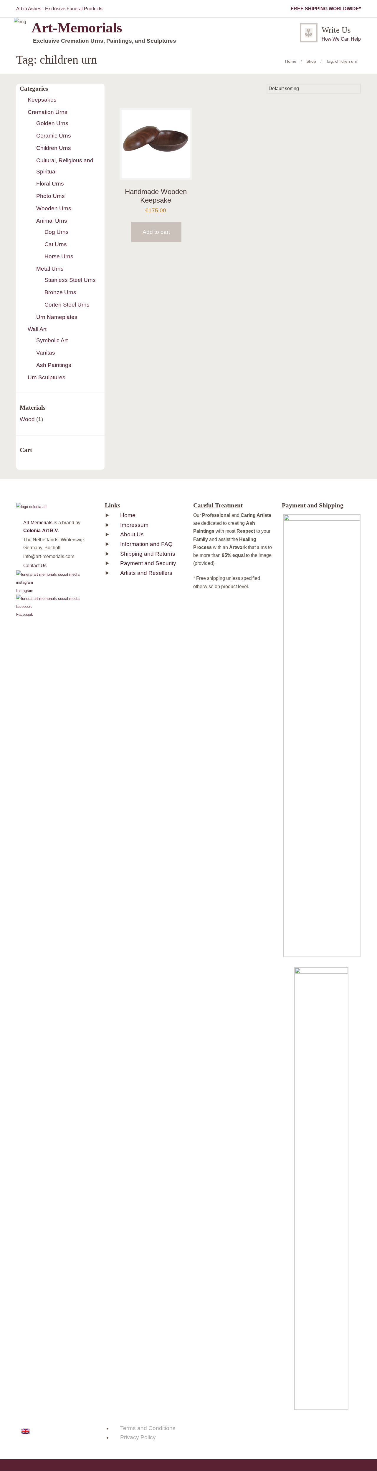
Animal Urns (51, 221)
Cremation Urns (47, 112)
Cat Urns (55, 244)
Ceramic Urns (53, 136)
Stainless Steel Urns (70, 280)
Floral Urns (50, 184)
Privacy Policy (138, 1437)
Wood (27, 419)
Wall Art (37, 329)
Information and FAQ (146, 544)
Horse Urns (58, 256)
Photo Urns (50, 196)
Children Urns (53, 148)
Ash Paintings (53, 365)
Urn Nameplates (56, 317)
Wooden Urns (53, 208)
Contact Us (35, 565)
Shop (311, 61)
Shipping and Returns (147, 554)
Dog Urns (56, 232)
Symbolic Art (52, 340)
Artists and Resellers (146, 573)
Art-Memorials (37, 522)
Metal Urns (50, 269)
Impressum (134, 525)
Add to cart (156, 232)
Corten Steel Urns (67, 305)
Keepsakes (42, 100)
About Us (132, 534)
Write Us (336, 30)
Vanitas (45, 353)
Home (290, 61)
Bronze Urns (60, 292)
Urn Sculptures (46, 377)
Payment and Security (148, 563)
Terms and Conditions (148, 1428)
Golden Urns (52, 123)
